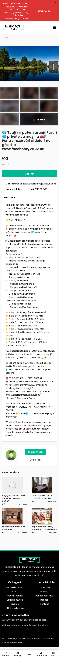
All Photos (39, 119)
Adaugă (17, 655)
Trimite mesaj (35, 452)
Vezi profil (35, 459)
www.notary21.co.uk (16, 18)
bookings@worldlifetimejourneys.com (35, 183)
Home (5, 37)
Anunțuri (6, 655)
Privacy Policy (42, 625)
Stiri (53, 655)
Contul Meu (41, 655)
